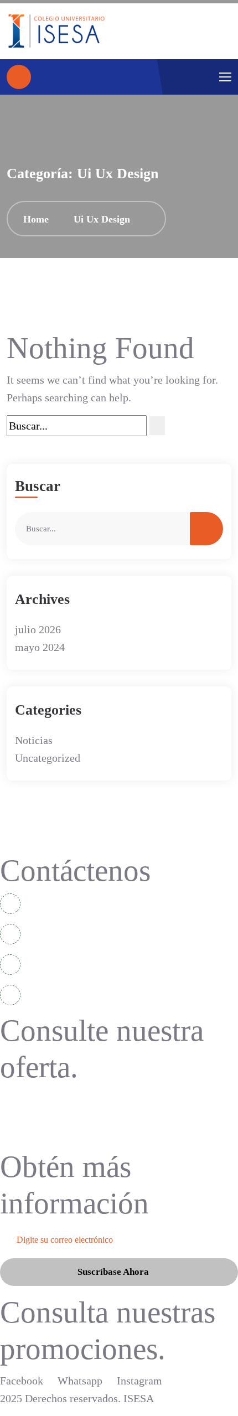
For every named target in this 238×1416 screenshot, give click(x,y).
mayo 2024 (40, 647)
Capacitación (36, 1140)
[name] (56, 31)
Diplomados (34, 1099)
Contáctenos (75, 870)
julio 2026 (38, 629)
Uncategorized (47, 758)
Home (38, 219)
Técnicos (28, 1120)
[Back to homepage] (19, 77)
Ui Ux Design (102, 219)
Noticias (34, 740)
